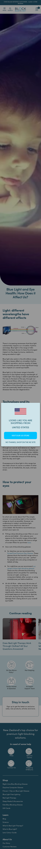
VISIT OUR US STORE (20, 435)
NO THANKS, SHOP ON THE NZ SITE (21, 442)
